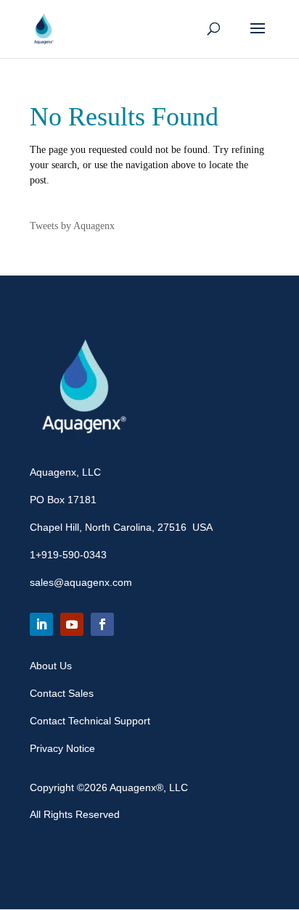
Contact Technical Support (90, 721)
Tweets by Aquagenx (72, 225)
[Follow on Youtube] (71, 624)
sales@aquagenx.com (81, 582)
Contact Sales (62, 693)
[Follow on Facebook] (102, 624)
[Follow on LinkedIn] (41, 624)
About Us (51, 665)
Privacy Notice (62, 748)
